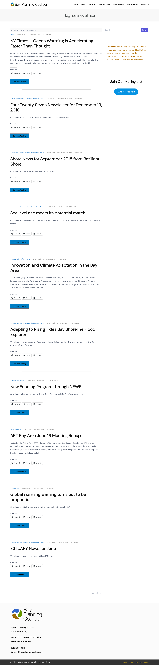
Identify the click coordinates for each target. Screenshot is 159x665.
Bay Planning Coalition (18, 30)
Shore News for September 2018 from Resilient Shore (55, 161)
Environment (20, 99)
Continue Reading (19, 82)
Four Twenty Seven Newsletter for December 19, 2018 (56, 107)
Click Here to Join (126, 91)
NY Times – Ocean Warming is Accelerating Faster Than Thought (51, 43)
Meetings (18, 429)
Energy (13, 99)
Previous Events (118, 4)
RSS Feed (138, 662)
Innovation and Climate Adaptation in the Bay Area (53, 267)
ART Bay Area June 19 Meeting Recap (45, 435)
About (83, 4)
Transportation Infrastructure (34, 99)
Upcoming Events (104, 4)
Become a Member (132, 4)
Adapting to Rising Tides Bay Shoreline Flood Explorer (52, 331)
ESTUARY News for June (33, 548)
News (12, 35)
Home (76, 4)
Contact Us (145, 4)
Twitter (131, 662)
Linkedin (124, 662)
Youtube (146, 662)
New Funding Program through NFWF (45, 386)
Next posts (96, 593)
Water (42, 153)
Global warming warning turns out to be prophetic (48, 497)
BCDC (12, 429)
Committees (92, 4)
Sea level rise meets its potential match (47, 213)
